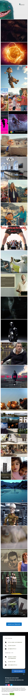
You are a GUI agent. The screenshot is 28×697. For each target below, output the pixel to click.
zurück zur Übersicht (14, 624)
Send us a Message (18, 671)
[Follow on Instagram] (9, 685)
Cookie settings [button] (5, 694)
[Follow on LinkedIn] (11, 685)
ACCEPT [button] (11, 694)
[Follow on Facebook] (6, 685)
